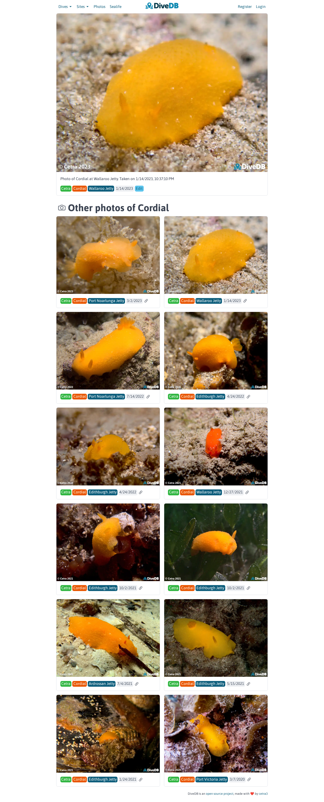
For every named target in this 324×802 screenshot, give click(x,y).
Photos (99, 6)
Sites (81, 6)
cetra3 (263, 793)
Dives (63, 6)
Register (245, 6)
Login (261, 6)
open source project (219, 793)
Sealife (115, 6)
